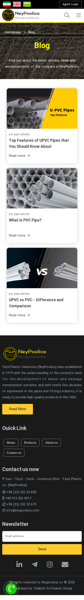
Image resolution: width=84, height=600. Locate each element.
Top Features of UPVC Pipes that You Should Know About (39, 144)
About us (51, 442)
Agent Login (70, 4)
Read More (17, 409)
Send (42, 549)
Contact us (14, 452)
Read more (17, 156)
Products (30, 442)
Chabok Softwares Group (53, 588)
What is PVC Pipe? (25, 220)
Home (11, 442)
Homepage (13, 32)
